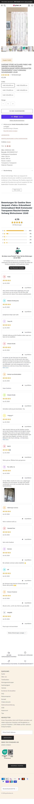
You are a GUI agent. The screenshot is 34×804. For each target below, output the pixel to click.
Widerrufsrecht (5, 702)
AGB (2, 708)
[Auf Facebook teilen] (7, 146)
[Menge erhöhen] (13, 104)
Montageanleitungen (7, 682)
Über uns (4, 677)
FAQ (2, 694)
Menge (3, 100)
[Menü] (2, 5)
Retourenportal (5, 696)
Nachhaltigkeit (5, 685)
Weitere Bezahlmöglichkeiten (17, 120)
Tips (2, 713)
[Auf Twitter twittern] (5, 146)
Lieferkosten (5, 135)
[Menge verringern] (3, 104)
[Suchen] (5, 5)
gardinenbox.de (9, 793)
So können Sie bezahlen (8, 691)
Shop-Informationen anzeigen (10, 131)
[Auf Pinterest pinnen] (9, 146)
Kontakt (3, 699)
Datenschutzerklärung (7, 705)
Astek (8, 142)
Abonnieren (7, 738)
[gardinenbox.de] (17, 5)
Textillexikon (5, 680)
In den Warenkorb (17, 111)
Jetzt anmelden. (29, 2)
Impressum (4, 710)
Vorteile (3, 688)
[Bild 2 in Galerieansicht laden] (17, 26)
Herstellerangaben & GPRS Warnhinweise (14, 138)
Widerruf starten (17, 766)
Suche (3, 674)
